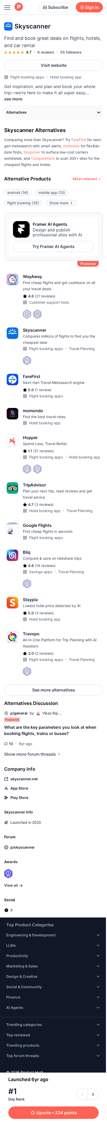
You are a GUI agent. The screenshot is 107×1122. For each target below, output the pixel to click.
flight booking (23, 203)
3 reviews (44, 504)
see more (13, 98)
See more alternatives (53, 690)
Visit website (53, 65)
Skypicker (32, 152)
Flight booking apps (27, 77)
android (17, 192)
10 (11, 743)
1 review (43, 390)
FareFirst (78, 139)
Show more (58, 203)
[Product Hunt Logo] (19, 7)
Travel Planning (82, 348)
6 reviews (45, 52)
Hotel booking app (66, 77)
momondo (71, 146)
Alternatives (16, 112)
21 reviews (45, 296)
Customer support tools (49, 302)
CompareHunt (43, 158)
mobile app (51, 192)
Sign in (92, 7)
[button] (78, 139)
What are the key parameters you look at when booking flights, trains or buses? (50, 730)
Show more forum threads (30, 754)
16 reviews (45, 565)
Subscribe (58, 7)
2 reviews (44, 653)
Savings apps (40, 572)
